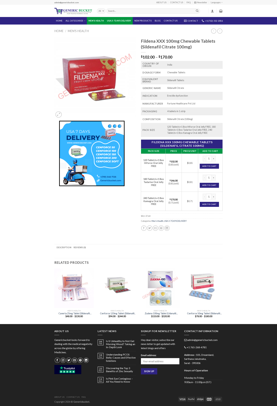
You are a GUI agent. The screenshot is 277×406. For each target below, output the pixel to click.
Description (64, 247)
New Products (143, 20)
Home (58, 31)
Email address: (148, 355)
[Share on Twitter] (149, 228)
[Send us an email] (74, 360)
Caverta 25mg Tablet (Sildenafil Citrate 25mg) (74, 313)
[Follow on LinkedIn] (86, 360)
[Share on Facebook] (144, 228)
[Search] (197, 11)
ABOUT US (161, 2)
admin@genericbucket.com (202, 339)
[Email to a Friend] (155, 228)
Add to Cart (209, 166)
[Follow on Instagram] (63, 360)
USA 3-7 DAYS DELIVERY (119, 20)
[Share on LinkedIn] (167, 228)
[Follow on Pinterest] (80, 360)
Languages (216, 2)
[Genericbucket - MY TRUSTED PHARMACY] (73, 11)
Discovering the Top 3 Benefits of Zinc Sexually (119, 370)
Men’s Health (96, 20)
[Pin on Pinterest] (161, 228)
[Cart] (221, 10)
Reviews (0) (80, 247)
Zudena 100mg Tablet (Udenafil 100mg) (160, 313)
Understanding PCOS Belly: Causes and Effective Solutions (121, 357)
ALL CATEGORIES (74, 20)
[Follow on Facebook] (57, 360)
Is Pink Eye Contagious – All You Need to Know (119, 380)
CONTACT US (176, 2)
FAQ (189, 2)
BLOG (158, 20)
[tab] (64, 247)
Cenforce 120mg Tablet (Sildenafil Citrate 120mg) (117, 313)
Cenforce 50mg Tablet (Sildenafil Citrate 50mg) (203, 313)
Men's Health (78, 31)
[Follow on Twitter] (68, 360)
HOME (59, 20)
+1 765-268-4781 (197, 347)
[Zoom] (58, 114)
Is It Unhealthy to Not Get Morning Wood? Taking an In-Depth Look (120, 344)
